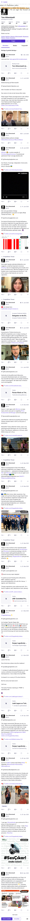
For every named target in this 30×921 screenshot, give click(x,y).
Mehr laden (15, 914)
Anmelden (16, 919)
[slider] (15, 122)
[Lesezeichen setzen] (21, 73)
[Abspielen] (3, 124)
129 (2, 23)
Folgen (13, 41)
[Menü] (27, 919)
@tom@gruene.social (6, 19)
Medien (15, 45)
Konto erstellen (7, 919)
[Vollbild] (26, 124)
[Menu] (27, 41)
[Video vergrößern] (23, 124)
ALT (26, 247)
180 (10, 23)
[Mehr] (28, 73)
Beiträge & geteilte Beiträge (8, 50)
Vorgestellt (25, 45)
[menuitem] (15, 118)
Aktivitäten (5, 45)
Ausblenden (24, 112)
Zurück (5, 2)
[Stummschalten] (6, 124)
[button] (15, 118)
